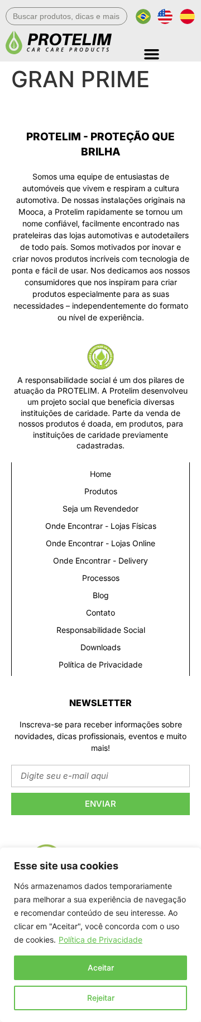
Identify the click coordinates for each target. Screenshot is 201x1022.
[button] (169, 50)
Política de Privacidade (100, 939)
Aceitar (101, 967)
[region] (100, 935)
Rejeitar (100, 997)
